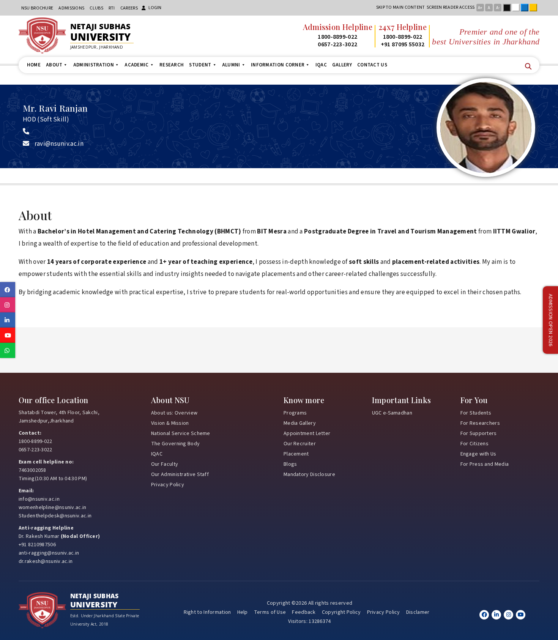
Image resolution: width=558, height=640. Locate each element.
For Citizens (474, 444)
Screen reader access (451, 7)
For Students (476, 413)
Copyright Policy (341, 612)
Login (154, 8)
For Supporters (478, 433)
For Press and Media (484, 464)
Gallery (342, 64)
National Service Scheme (180, 433)
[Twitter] (496, 615)
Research (171, 64)
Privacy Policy (167, 485)
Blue (526, 7)
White (517, 7)
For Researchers (480, 423)
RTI (112, 8)
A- (498, 8)
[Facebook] (484, 615)
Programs (295, 413)
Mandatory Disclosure (309, 474)
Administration (93, 64)
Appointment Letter (307, 433)
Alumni (231, 64)
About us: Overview (174, 413)
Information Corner (277, 64)
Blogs (290, 464)
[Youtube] (520, 615)
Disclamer (418, 612)
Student (200, 64)
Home (34, 64)
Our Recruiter (300, 444)
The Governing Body (175, 444)
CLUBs (96, 8)
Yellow (535, 7)
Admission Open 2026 (550, 320)
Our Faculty (164, 464)
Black (508, 7)
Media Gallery (300, 423)
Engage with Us (478, 454)
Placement (296, 454)
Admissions (71, 8)
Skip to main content (400, 7)
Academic (136, 64)
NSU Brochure (37, 8)
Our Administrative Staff (180, 474)
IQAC (321, 64)
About (54, 64)
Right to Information (207, 612)
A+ (480, 8)
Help (242, 612)
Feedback (303, 612)
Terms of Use (270, 612)
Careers (129, 8)
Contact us (372, 64)
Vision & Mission (170, 423)
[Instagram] (508, 615)
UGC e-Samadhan (392, 413)
